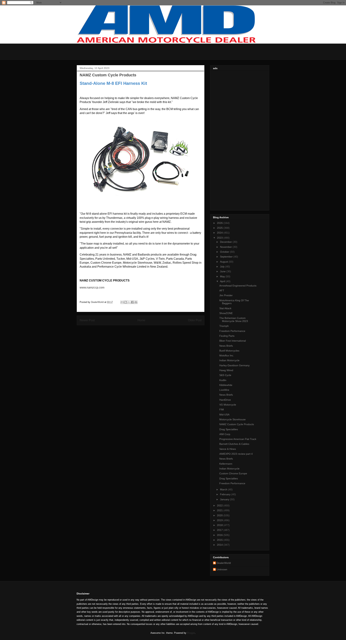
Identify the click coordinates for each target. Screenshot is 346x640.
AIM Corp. (225, 434)
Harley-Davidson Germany (234, 365)
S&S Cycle (225, 375)
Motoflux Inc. (226, 355)
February (225, 494)
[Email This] (122, 302)
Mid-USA (224, 414)
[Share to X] (129, 302)
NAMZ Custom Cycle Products (236, 424)
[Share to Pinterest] (136, 302)
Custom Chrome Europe (233, 473)
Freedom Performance (232, 331)
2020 (220, 515)
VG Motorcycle (227, 404)
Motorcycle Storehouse (232, 419)
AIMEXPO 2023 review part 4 (236, 453)
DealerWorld (224, 562)
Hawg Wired (226, 370)
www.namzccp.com (92, 287)
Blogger (191, 633)
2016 (220, 535)
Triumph (224, 326)
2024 (220, 232)
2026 (220, 222)
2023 (220, 237)
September (226, 256)
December (226, 241)
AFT (221, 290)
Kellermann (225, 463)
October (225, 251)
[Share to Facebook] (132, 302)
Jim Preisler (226, 295)
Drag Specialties (228, 429)
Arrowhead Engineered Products (237, 285)
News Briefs (226, 345)
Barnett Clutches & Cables (234, 443)
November (226, 246)
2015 (220, 539)
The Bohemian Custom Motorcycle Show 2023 (233, 320)
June (223, 271)
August (224, 261)
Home (141, 320)
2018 (220, 525)
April (223, 281)
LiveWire (224, 389)
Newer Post (87, 320)
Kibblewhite (225, 385)
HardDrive (225, 399)
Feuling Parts (226, 335)
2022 (220, 505)
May (223, 276)
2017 (220, 530)
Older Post (194, 320)
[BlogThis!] (125, 302)
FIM (221, 409)
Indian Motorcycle (229, 360)
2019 (220, 520)
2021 (220, 510)
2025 (220, 227)
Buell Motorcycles (229, 350)
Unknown (222, 569)
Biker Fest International (232, 340)
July (222, 266)
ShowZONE (226, 313)
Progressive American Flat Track (237, 439)
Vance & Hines (227, 448)
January (225, 499)
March (224, 489)
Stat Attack (225, 308)
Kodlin (222, 380)
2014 (220, 544)
